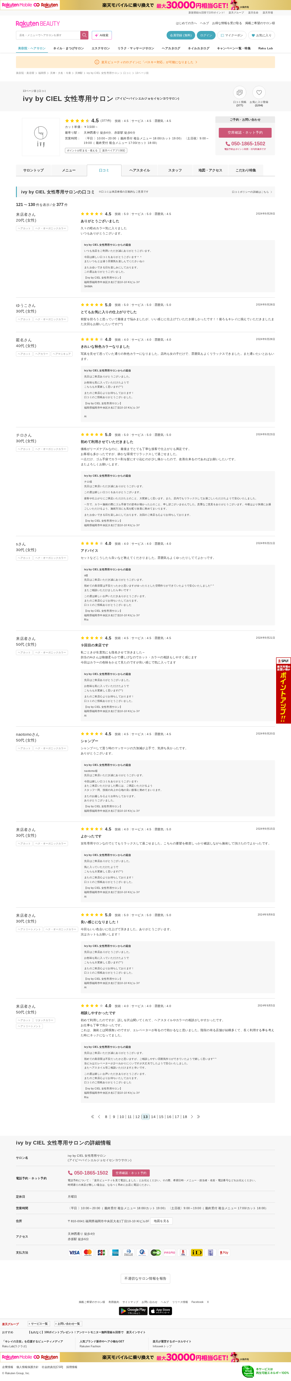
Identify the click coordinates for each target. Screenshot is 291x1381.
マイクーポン (234, 35)
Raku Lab (265, 48)
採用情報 (71, 1367)
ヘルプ (204, 23)
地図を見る (161, 1221)
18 (185, 1117)
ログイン (206, 35)
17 (177, 1117)
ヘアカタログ (171, 48)
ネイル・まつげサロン (68, 48)
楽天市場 (268, 12)
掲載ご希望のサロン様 (260, 23)
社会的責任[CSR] (52, 1367)
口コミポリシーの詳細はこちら (250, 192)
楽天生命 (253, 12)
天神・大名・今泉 (60, 73)
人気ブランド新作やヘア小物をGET (102, 1341)
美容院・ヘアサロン (32, 48)
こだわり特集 (246, 170)
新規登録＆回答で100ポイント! (206, 12)
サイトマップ (130, 1302)
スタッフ (175, 170)
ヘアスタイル (140, 170)
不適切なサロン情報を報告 (145, 1278)
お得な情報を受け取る (227, 23)
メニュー (69, 170)
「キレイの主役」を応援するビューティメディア (32, 1341)
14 (153, 1117)
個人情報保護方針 (27, 1367)
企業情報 (7, 1367)
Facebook (198, 1302)
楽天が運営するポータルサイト (172, 1341)
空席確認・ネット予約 (245, 132)
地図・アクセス (210, 170)
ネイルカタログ (198, 48)
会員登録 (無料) (181, 35)
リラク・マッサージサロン (136, 48)
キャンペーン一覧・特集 (234, 48)
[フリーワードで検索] (84, 35)
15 (161, 1117)
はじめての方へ (186, 23)
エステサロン (101, 48)
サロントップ (33, 170)
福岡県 (42, 73)
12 (137, 1117)
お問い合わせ (149, 1302)
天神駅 (79, 73)
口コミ (127, 73)
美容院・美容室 (25, 73)
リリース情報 (180, 1302)
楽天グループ (236, 12)
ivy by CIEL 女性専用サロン (103, 73)
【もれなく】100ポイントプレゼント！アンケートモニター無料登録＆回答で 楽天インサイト (87, 1332)
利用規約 (114, 1302)
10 (122, 1117)
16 (169, 1117)
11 (130, 1117)
